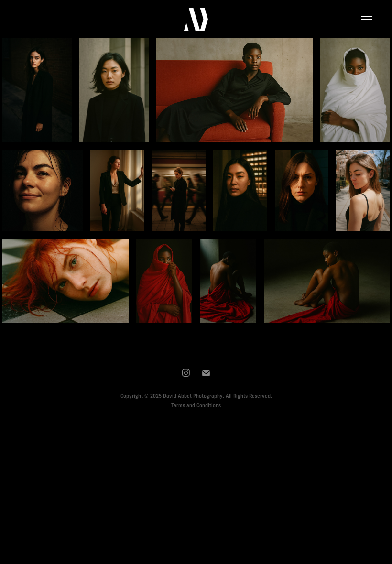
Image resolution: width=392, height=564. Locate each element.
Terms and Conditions (196, 405)
